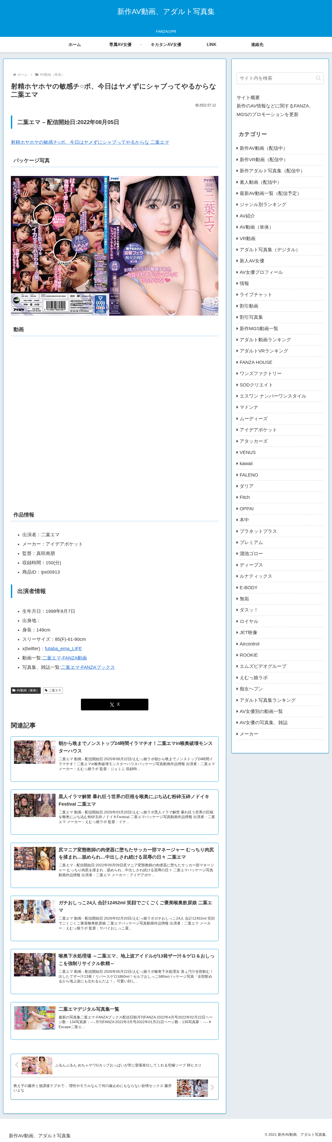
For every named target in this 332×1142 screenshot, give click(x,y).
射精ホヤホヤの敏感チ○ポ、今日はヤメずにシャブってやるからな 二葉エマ (90, 142)
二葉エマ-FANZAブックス (88, 667)
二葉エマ (55, 690)
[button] (318, 78)
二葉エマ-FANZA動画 (64, 658)
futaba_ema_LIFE (63, 648)
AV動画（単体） (28, 690)
